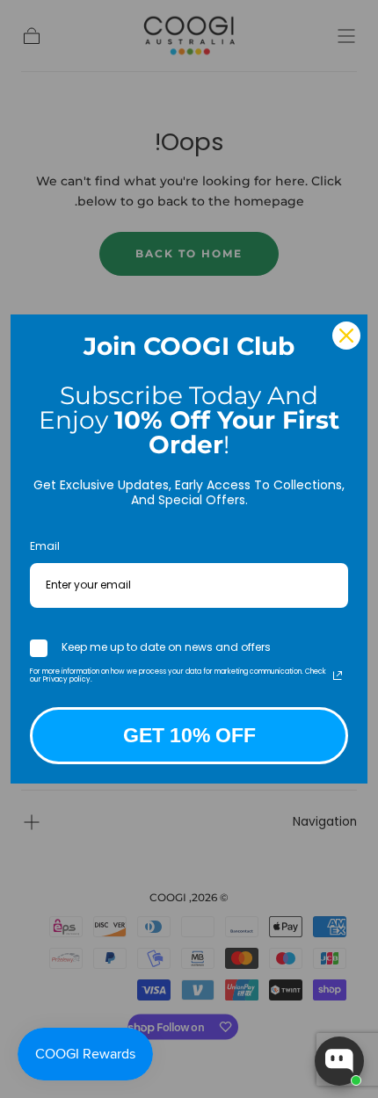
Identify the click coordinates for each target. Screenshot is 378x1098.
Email (45, 545)
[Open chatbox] (339, 1061)
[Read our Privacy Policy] (337, 675)
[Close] (346, 335)
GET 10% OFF (189, 735)
